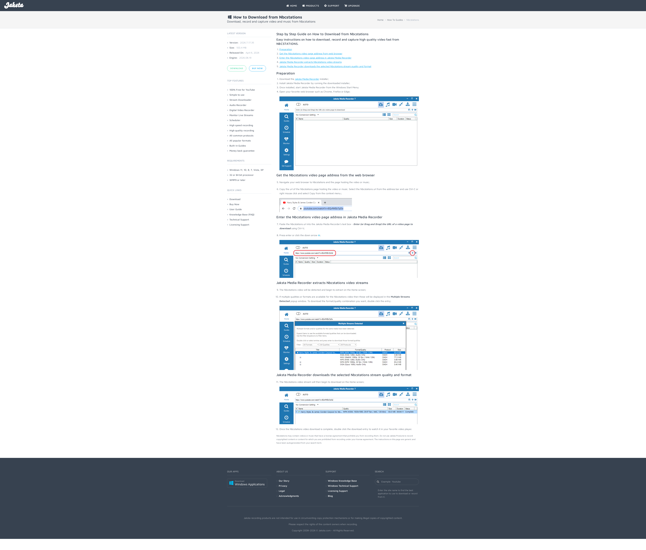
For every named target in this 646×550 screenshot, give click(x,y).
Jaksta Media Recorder (307, 78)
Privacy (283, 485)
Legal (282, 490)
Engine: (233, 57)
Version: (234, 42)
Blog (330, 495)
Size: (232, 47)
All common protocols (241, 135)
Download (236, 68)
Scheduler (234, 120)
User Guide (235, 209)
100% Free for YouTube (242, 89)
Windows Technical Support (343, 485)
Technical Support (239, 219)
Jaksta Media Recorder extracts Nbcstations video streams (310, 61)
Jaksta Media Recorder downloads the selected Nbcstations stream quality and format (325, 66)
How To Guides (395, 19)
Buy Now (257, 68)
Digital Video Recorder (241, 110)
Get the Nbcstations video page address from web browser (310, 53)
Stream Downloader (240, 99)
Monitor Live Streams (241, 115)
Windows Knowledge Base (342, 480)
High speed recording (241, 125)
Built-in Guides (237, 145)
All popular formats (240, 140)
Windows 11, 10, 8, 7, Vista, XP (246, 169)
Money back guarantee (242, 150)
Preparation (285, 49)
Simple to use (236, 94)
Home (380, 19)
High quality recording (241, 130)
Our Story (284, 480)
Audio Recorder (237, 105)
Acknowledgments (289, 495)
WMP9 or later (237, 180)
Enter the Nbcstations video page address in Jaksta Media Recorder (315, 57)
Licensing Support (239, 224)
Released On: (236, 52)
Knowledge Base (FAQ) (241, 214)
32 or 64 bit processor (241, 174)
